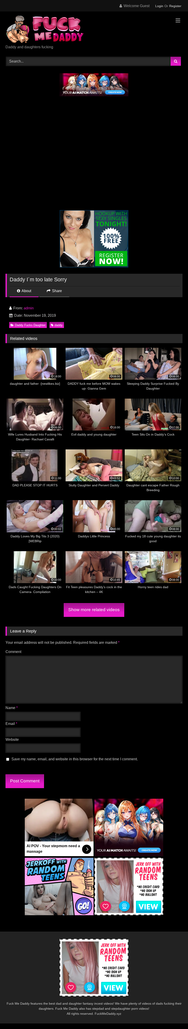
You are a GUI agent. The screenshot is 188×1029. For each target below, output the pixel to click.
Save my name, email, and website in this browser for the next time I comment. (74, 759)
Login (159, 6)
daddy (59, 325)
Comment (13, 652)
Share (56, 291)
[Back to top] (174, 1015)
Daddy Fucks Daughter (30, 325)
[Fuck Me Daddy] (94, 29)
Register (175, 6)
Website (12, 739)
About (26, 291)
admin (29, 308)
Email (11, 724)
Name (12, 708)
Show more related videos (94, 609)
